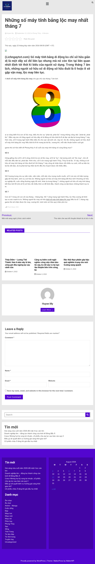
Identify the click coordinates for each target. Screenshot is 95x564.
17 (53, 477)
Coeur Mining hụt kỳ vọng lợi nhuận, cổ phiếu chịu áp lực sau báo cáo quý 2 (34, 436)
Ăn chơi (8, 503)
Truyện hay (9, 539)
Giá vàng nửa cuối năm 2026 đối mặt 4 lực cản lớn (24, 431)
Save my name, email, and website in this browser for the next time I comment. (40, 391)
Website (51, 381)
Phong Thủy (37, 33)
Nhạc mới (8, 516)
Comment (9, 338)
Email (8, 381)
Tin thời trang (10, 537)
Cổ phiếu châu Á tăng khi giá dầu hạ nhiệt (20, 441)
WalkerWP (70, 561)
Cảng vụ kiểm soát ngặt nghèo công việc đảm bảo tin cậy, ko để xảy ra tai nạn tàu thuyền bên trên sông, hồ (46, 265)
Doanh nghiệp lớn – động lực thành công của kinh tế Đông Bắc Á (29, 433)
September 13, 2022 (24, 33)
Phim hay (8, 521)
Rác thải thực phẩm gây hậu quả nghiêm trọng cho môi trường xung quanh (76, 262)
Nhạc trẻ (8, 519)
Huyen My (10, 33)
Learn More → (47, 310)
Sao (6, 526)
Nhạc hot (8, 513)
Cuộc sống (9, 508)
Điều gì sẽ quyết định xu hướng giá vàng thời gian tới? (25, 439)
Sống (7, 529)
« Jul (54, 489)
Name (8, 371)
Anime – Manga (11, 506)
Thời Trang (9, 532)
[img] (47, 3)
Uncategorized (10, 542)
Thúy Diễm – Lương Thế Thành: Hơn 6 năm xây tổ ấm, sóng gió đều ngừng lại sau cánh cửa (18, 264)
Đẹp (6, 511)
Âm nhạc (8, 500)
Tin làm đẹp (9, 534)
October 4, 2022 (11, 271)
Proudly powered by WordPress (33, 561)
